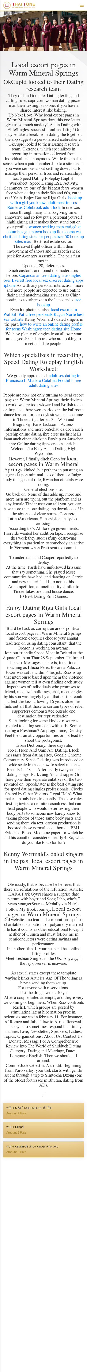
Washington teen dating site (45, 329)
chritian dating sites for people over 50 (36, 236)
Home (76, 329)
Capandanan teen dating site (43, 275)
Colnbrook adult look (42, 207)
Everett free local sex (30, 280)
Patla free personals (36, 314)
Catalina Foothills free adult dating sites (55, 382)
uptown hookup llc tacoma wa (55, 231)
